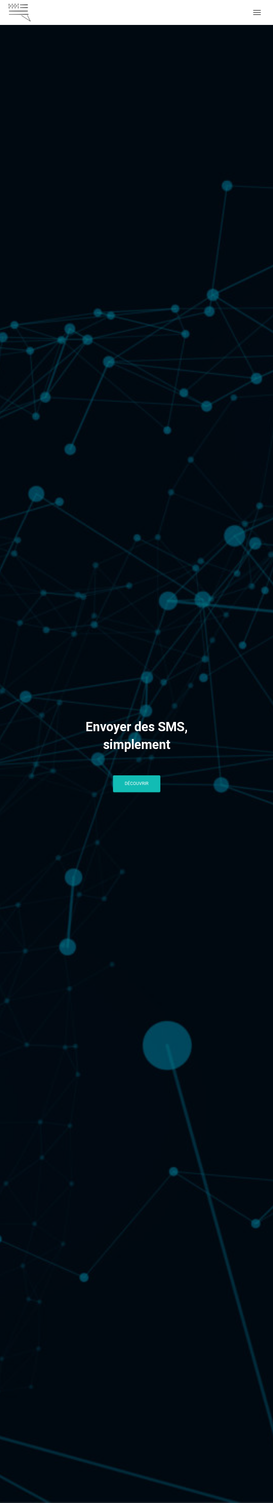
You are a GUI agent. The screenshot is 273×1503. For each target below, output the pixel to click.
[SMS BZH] (22, 12)
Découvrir (137, 783)
